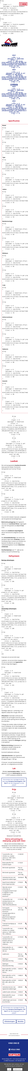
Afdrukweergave (9, 1021)
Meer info (17, 1069)
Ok (9, 1069)
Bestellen (21, 1021)
